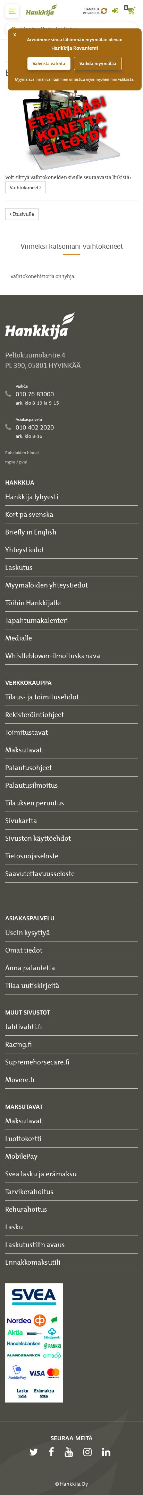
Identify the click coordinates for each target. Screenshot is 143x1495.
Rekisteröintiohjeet (34, 714)
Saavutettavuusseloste (40, 873)
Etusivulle (22, 214)
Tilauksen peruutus (34, 802)
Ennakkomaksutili (32, 1262)
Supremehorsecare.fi (37, 1062)
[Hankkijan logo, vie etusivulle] (45, 10)
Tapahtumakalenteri (36, 620)
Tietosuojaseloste (31, 855)
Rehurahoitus (26, 1209)
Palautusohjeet (28, 767)
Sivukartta (21, 820)
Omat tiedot (23, 950)
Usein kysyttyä (27, 932)
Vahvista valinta (49, 64)
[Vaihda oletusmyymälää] (104, 11)
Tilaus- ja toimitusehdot (42, 696)
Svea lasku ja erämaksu (41, 1173)
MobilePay (21, 1156)
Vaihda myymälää (97, 64)
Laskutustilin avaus (35, 1244)
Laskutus (19, 567)
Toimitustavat (26, 732)
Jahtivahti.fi (23, 1026)
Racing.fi (18, 1044)
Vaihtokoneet (25, 187)
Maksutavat (23, 749)
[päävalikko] (12, 11)
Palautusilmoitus (31, 785)
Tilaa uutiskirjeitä (32, 985)
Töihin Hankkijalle (33, 602)
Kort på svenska (29, 514)
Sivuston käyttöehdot (38, 838)
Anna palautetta (30, 967)
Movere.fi (19, 1079)
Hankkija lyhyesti (31, 496)
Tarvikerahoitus (29, 1191)
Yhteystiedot (24, 549)
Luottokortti (23, 1138)
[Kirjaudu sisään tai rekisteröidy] (115, 11)
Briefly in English (31, 532)
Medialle (18, 638)
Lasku (14, 1226)
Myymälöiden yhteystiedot (46, 585)
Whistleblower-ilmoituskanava (52, 655)
